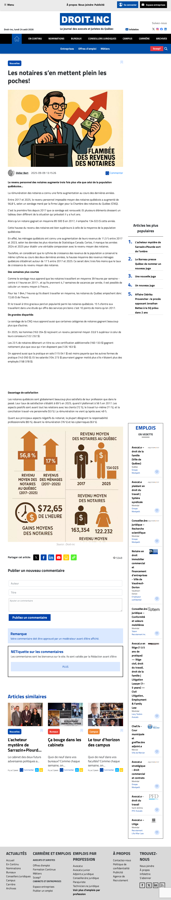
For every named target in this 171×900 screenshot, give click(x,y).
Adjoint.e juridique (83, 874)
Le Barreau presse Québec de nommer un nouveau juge (148, 263)
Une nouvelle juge (145, 276)
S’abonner (145, 878)
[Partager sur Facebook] (44, 557)
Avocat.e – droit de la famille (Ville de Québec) (138, 455)
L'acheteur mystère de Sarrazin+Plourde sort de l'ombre (148, 246)
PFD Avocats (137, 810)
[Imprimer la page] (66, 557)
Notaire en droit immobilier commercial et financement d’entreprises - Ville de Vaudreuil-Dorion (139, 569)
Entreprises (67, 49)
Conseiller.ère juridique (86, 878)
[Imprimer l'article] (41, 770)
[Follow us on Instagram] (157, 29)
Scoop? (157, 48)
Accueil (10, 860)
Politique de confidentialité (121, 866)
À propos (72, 5)
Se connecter (130, 5)
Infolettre (134, 29)
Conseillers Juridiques (102, 38)
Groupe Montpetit (136, 471)
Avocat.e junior (81, 870)
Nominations (56, 38)
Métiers (105, 49)
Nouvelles (15, 63)
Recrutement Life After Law (138, 832)
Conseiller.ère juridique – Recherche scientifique (139, 527)
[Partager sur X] (36, 557)
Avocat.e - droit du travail (138, 800)
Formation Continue (44, 869)
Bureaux (76, 38)
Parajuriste (79, 882)
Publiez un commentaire (29, 617)
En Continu (35, 38)
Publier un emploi (43, 891)
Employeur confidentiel (136, 598)
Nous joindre (85, 5)
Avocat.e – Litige (138, 822)
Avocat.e (78, 866)
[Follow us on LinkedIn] (165, 29)
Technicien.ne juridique (86, 886)
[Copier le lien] (74, 557)
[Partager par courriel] (59, 557)
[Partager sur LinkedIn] (51, 557)
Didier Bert (22, 173)
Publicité (99, 5)
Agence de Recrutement (120, 878)
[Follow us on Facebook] (161, 29)
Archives (161, 38)
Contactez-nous (122, 860)
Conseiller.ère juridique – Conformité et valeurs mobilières (139, 617)
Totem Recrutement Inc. (139, 633)
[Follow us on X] (153, 29)
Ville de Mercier (138, 752)
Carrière (144, 38)
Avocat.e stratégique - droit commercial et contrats (138, 770)
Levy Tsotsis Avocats (137, 715)
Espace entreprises (155, 5)
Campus (127, 38)
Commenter (29, 769)
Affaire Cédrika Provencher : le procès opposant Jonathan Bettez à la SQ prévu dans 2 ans (148, 303)
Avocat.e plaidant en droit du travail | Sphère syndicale (138, 492)
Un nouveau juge (145, 285)
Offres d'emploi (87, 49)
